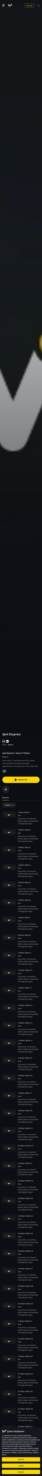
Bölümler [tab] (5, 797)
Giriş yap (29, 5)
